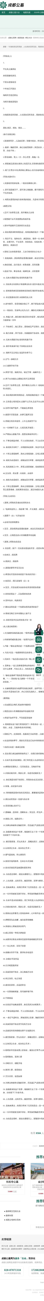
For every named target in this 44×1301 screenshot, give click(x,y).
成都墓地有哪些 (16, 1249)
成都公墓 (12, 1246)
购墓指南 (21, 38)
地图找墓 (26, 12)
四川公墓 (5, 1246)
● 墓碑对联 (8, 1216)
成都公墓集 (28, 1246)
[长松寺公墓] (12, 1171)
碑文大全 (28, 38)
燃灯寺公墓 (6, 1249)
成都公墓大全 (14, 12)
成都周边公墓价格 (29, 1249)
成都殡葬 (36, 1246)
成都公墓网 (12, 38)
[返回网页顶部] (38, 678)
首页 (3, 12)
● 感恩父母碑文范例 (12, 1220)
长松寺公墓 (12, 1182)
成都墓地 (20, 1246)
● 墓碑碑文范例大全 (12, 1211)
